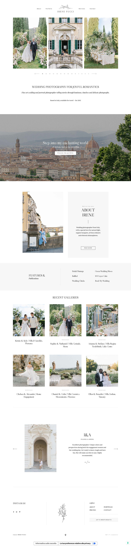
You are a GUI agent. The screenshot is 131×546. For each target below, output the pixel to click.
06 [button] (60, 73)
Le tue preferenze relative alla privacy (75, 543)
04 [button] (53, 73)
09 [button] (71, 73)
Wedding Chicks (78, 281)
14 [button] (88, 73)
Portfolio (49, 8)
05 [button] (57, 73)
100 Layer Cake (101, 276)
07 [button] (64, 73)
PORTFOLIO (108, 507)
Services (82, 8)
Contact (92, 8)
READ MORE (88, 247)
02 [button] (46, 73)
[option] (65, 43)
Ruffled (75, 276)
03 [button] (49, 73)
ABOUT (92, 507)
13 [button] (85, 73)
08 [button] (68, 73)
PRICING (93, 510)
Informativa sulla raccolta (46, 543)
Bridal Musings (78, 271)
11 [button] (78, 73)
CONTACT (107, 510)
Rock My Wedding (102, 281)
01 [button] (42, 73)
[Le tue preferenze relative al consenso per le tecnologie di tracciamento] (128, 543)
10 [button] (75, 73)
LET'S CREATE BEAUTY (104, 519)
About (39, 8)
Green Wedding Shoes (103, 271)
